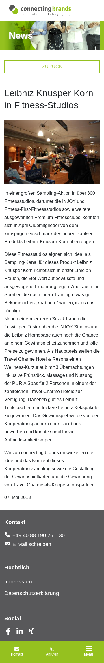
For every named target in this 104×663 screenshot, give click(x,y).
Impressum (18, 582)
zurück (52, 66)
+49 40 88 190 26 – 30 (38, 535)
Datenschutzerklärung (31, 593)
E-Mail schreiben (31, 544)
